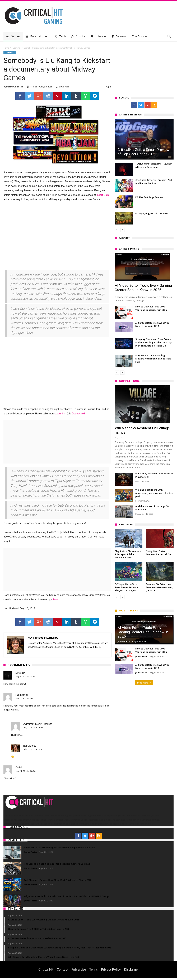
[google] (38, 96)
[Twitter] (141, 105)
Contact (62, 969)
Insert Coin (102, 194)
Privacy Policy (111, 969)
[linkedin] (66, 96)
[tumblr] (76, 96)
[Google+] (148, 105)
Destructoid (78, 413)
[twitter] (29, 96)
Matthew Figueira (14, 86)
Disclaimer (131, 969)
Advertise (79, 969)
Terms (93, 969)
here (55, 599)
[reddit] (48, 96)
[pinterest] (57, 96)
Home (6, 48)
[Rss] (154, 105)
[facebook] (20, 96)
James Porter (124, 641)
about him (60, 413)
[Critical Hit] (33, 5)
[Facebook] (134, 105)
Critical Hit (45, 969)
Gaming (16, 48)
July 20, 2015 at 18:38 (25, 676)
